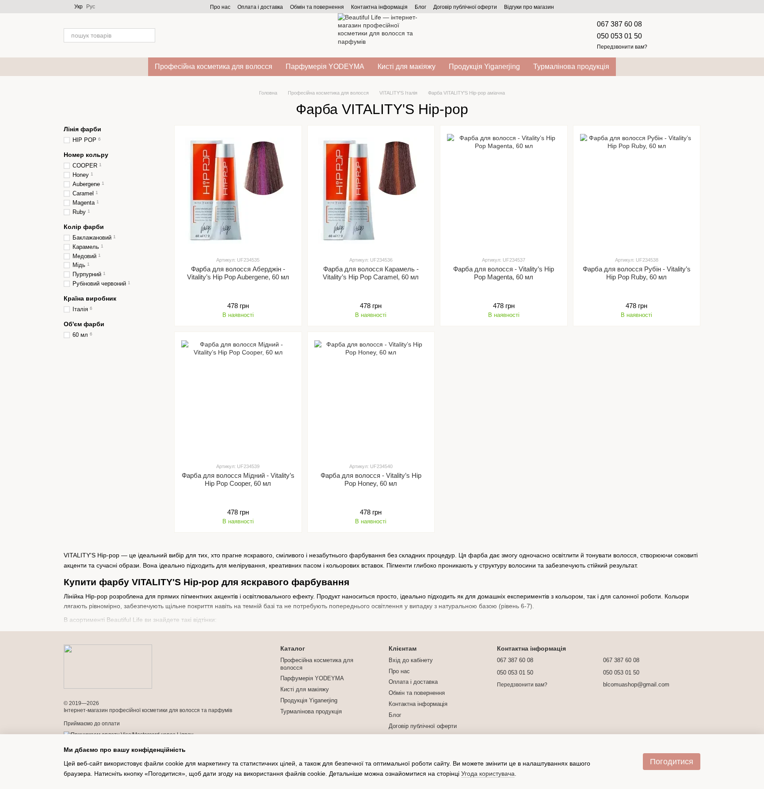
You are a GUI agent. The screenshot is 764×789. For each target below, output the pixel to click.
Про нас (220, 7)
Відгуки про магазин (529, 7)
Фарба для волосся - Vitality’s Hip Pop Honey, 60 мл (371, 479)
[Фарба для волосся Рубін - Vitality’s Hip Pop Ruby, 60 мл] (637, 190)
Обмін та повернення (317, 7)
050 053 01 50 (619, 36)
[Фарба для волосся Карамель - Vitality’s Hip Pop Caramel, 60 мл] (371, 190)
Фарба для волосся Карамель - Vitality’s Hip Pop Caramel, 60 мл (371, 273)
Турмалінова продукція (571, 66)
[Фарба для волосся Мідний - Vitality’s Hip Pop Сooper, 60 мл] (238, 397)
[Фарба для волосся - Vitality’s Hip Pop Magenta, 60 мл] (504, 190)
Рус (90, 6)
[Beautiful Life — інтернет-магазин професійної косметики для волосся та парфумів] (108, 666)
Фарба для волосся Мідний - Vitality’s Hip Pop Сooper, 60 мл (238, 479)
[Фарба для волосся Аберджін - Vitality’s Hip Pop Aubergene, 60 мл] (238, 190)
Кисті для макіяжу (406, 66)
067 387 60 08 (619, 24)
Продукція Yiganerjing (484, 66)
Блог (420, 7)
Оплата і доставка (260, 7)
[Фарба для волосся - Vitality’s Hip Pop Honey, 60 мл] (371, 397)
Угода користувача (488, 773)
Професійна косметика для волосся (213, 66)
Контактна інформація (379, 7)
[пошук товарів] (148, 35)
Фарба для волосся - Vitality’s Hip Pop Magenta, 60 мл (503, 273)
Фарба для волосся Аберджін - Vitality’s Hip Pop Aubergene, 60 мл (238, 273)
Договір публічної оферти (465, 7)
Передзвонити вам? (622, 47)
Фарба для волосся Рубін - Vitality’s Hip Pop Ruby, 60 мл (637, 273)
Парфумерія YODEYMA (325, 66)
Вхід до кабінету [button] (411, 660)
